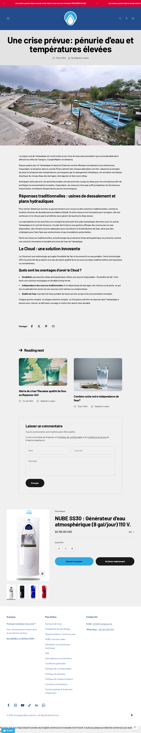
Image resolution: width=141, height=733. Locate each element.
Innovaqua (60, 511)
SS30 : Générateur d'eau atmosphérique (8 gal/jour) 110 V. (93, 521)
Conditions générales (55, 663)
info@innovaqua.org (102, 623)
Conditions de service (97, 437)
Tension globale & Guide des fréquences (58, 691)
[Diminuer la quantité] (59, 548)
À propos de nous (53, 623)
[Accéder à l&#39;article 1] (11, 592)
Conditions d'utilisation (56, 684)
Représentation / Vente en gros (60, 634)
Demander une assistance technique (57, 646)
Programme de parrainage (57, 628)
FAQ (47, 653)
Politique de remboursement (59, 679)
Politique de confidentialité (70, 437)
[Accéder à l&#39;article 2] (22, 592)
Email (9, 730)
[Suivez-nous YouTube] (22, 705)
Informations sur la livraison (58, 658)
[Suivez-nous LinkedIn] (36, 705)
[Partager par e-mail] (53, 326)
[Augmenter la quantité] (72, 548)
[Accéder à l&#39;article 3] (33, 592)
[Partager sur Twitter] (39, 326)
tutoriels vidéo (55, 639)
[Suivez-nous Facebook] (8, 705)
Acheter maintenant (115, 561)
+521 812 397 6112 (106, 629)
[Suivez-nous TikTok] (29, 705)
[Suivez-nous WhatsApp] (43, 705)
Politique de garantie (55, 674)
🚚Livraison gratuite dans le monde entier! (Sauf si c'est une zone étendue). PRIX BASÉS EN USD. (45, 3)
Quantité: (59, 542)
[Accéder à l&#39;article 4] (44, 592)
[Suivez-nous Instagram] (15, 705)
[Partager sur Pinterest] (46, 326)
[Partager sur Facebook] (32, 326)
